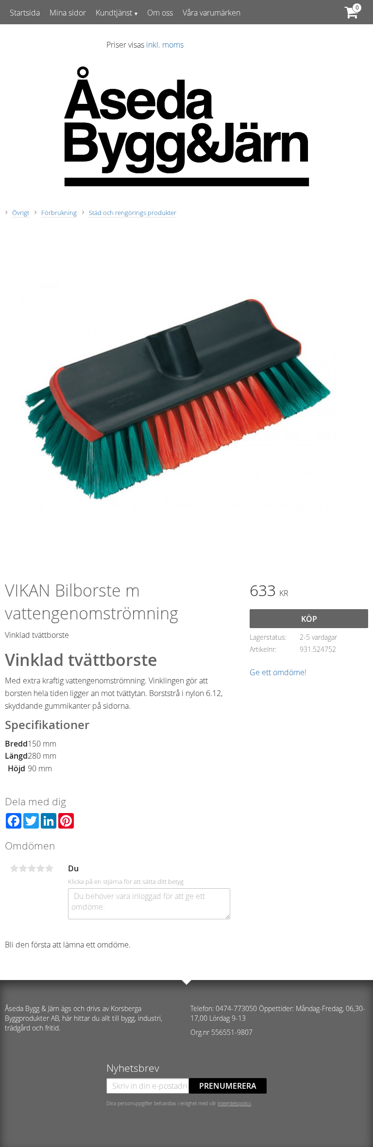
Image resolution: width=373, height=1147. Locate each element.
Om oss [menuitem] (160, 12)
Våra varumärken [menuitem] (211, 12)
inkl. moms (165, 44)
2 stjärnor (22, 868)
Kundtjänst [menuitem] (114, 12)
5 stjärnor (49, 868)
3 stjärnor (31, 868)
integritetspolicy (234, 1103)
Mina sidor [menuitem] (68, 12)
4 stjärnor (40, 868)
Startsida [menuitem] (25, 12)
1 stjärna (14, 868)
